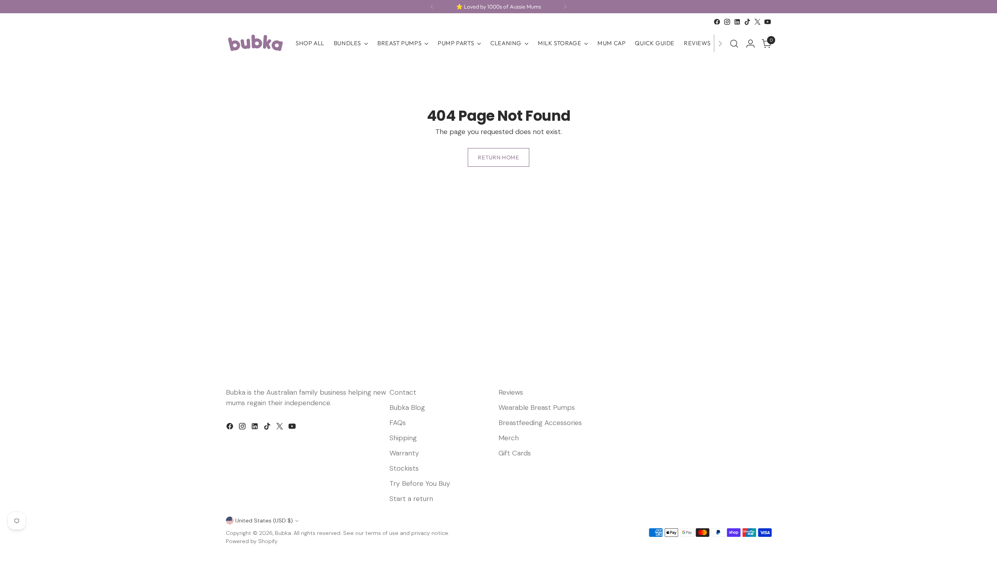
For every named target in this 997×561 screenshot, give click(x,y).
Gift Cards (514, 453)
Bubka (283, 532)
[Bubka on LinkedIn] (737, 21)
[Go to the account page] (750, 43)
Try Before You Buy (419, 483)
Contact (402, 392)
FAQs (397, 422)
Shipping (403, 438)
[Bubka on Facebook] (716, 21)
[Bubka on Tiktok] (747, 21)
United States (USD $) (264, 520)
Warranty (404, 453)
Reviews (510, 392)
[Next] (565, 6)
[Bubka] (255, 43)
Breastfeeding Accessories (540, 422)
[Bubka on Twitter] (757, 21)
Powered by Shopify (252, 541)
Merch (508, 438)
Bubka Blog (407, 407)
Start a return (411, 498)
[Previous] (431, 6)
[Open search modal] (734, 43)
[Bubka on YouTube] (767, 21)
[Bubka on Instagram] (727, 21)
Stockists (404, 468)
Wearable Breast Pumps (536, 407)
